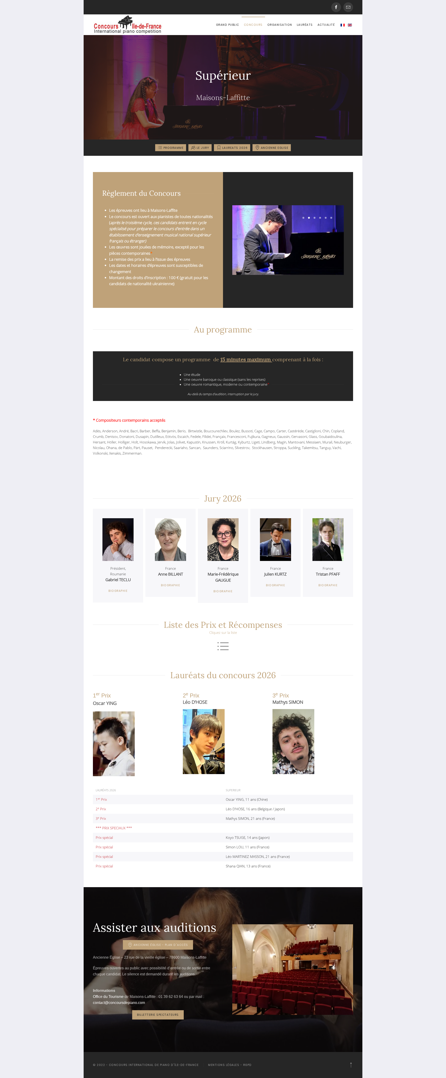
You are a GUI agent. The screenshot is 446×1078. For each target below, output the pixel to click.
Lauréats (305, 25)
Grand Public (227, 25)
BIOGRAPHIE (118, 591)
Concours (253, 25)
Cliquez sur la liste (223, 632)
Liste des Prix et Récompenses (223, 624)
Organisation (279, 25)
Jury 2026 (223, 498)
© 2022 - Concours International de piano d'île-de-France (146, 1065)
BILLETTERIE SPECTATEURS (158, 1015)
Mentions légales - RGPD (230, 1065)
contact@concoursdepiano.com (119, 1003)
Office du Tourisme (108, 997)
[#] (351, 1065)
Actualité (326, 25)
